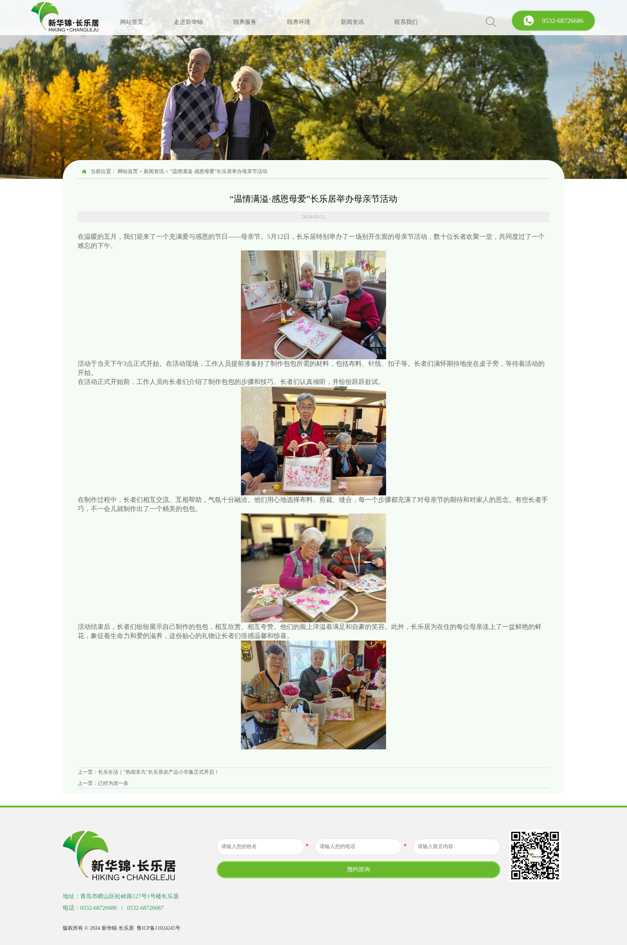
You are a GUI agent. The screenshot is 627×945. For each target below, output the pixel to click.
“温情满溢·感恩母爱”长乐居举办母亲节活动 (218, 171)
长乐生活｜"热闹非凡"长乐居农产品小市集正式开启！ (158, 772)
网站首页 (128, 171)
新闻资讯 (154, 171)
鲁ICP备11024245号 (158, 928)
